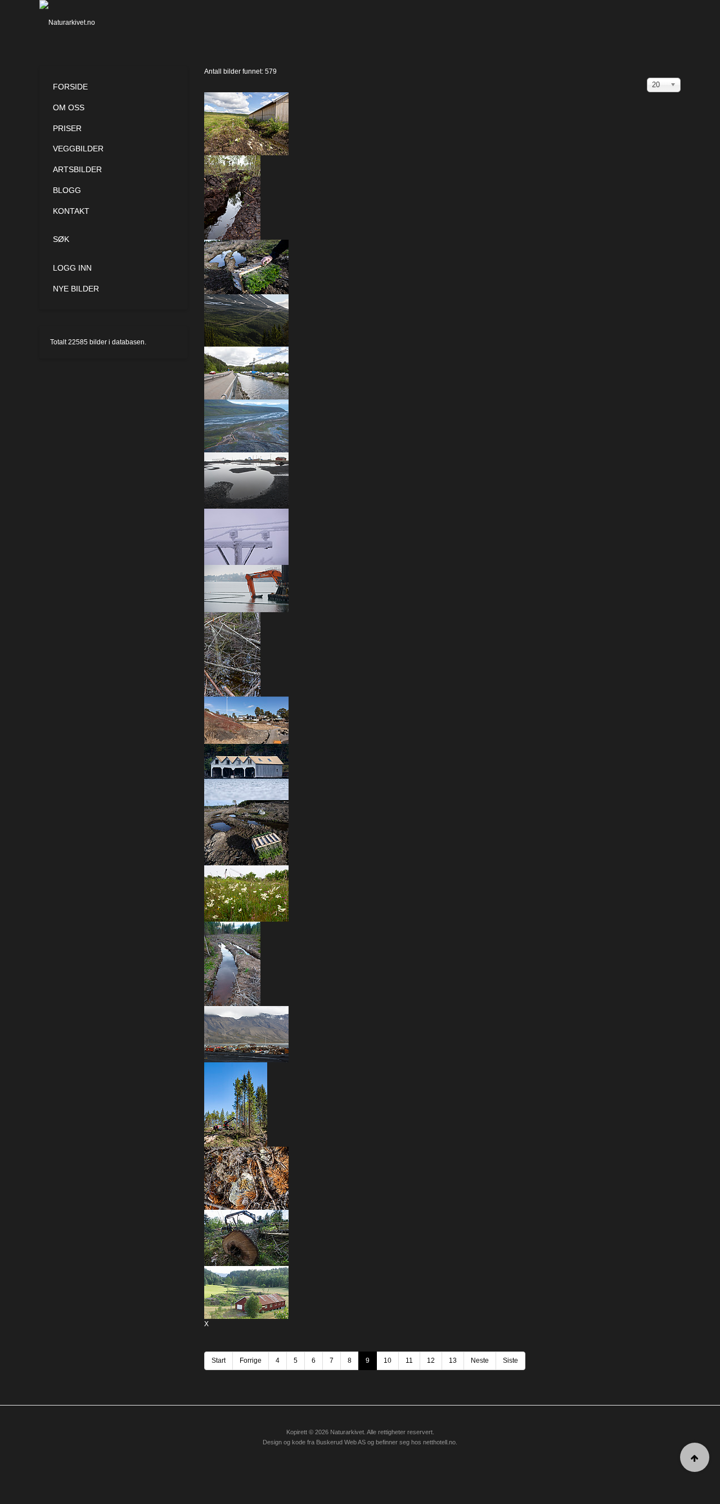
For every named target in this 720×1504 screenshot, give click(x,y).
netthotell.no (439, 1442)
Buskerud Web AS (341, 1442)
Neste (480, 1360)
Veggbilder (78, 148)
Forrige (251, 1360)
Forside (70, 86)
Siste (510, 1360)
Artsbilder (77, 169)
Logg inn (72, 267)
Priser (67, 128)
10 (388, 1360)
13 (453, 1360)
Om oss (68, 107)
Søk (61, 239)
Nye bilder (76, 288)
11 (409, 1360)
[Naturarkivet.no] (85, 22)
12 (431, 1360)
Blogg (67, 190)
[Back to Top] (694, 1457)
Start (219, 1360)
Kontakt (71, 211)
